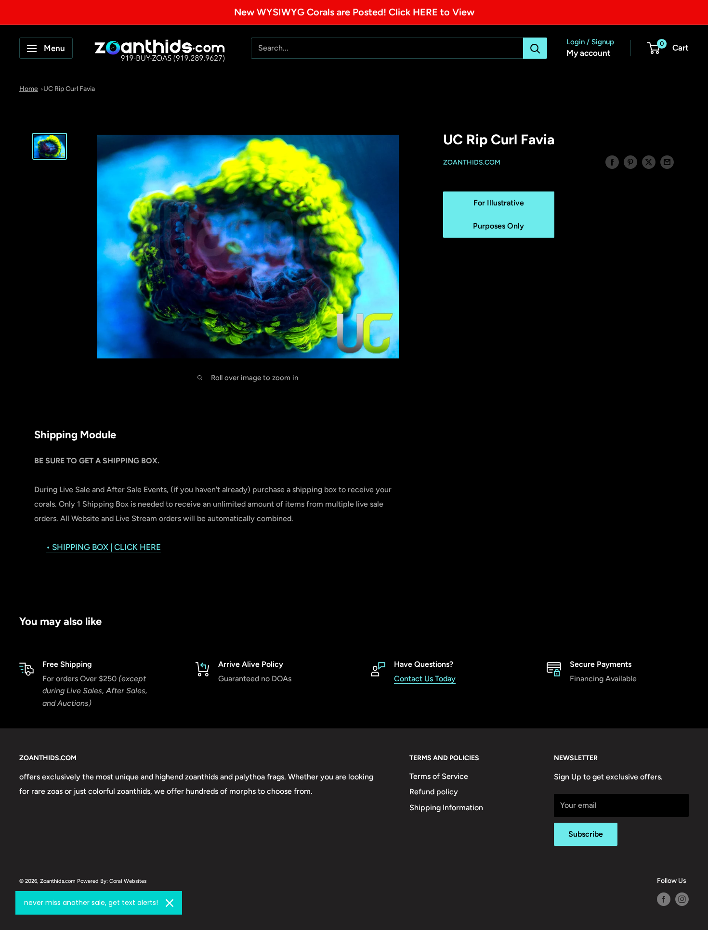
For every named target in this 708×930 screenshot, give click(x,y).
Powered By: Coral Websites (111, 881)
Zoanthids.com (471, 162)
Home (28, 89)
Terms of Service (438, 776)
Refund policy (433, 791)
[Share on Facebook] (612, 161)
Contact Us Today (425, 678)
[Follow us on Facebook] (663, 899)
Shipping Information (446, 807)
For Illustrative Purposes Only (498, 214)
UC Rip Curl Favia (69, 89)
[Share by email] (667, 161)
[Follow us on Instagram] (682, 899)
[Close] (169, 903)
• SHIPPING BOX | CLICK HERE (103, 547)
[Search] (535, 48)
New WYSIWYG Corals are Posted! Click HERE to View (354, 12)
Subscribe (585, 834)
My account (588, 53)
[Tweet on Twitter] (649, 161)
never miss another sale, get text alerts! (91, 902)
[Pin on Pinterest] (630, 161)
